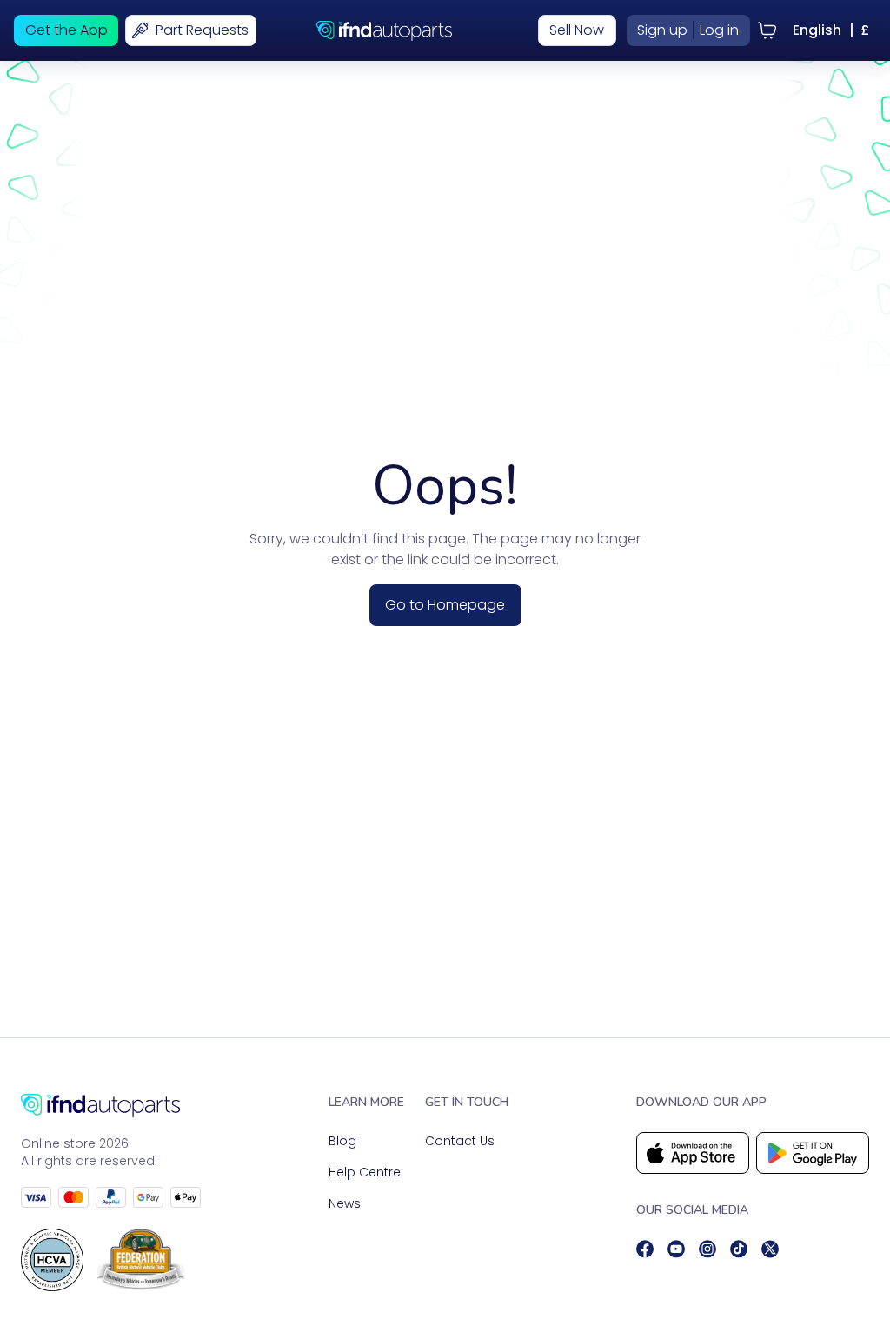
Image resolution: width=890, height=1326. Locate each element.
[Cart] (767, 30)
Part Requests (202, 30)
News (345, 1203)
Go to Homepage (445, 605)
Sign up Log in (688, 30)
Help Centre (365, 1172)
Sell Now (576, 30)
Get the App (66, 30)
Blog (342, 1140)
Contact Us (460, 1140)
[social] (645, 1249)
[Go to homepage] (111, 1105)
